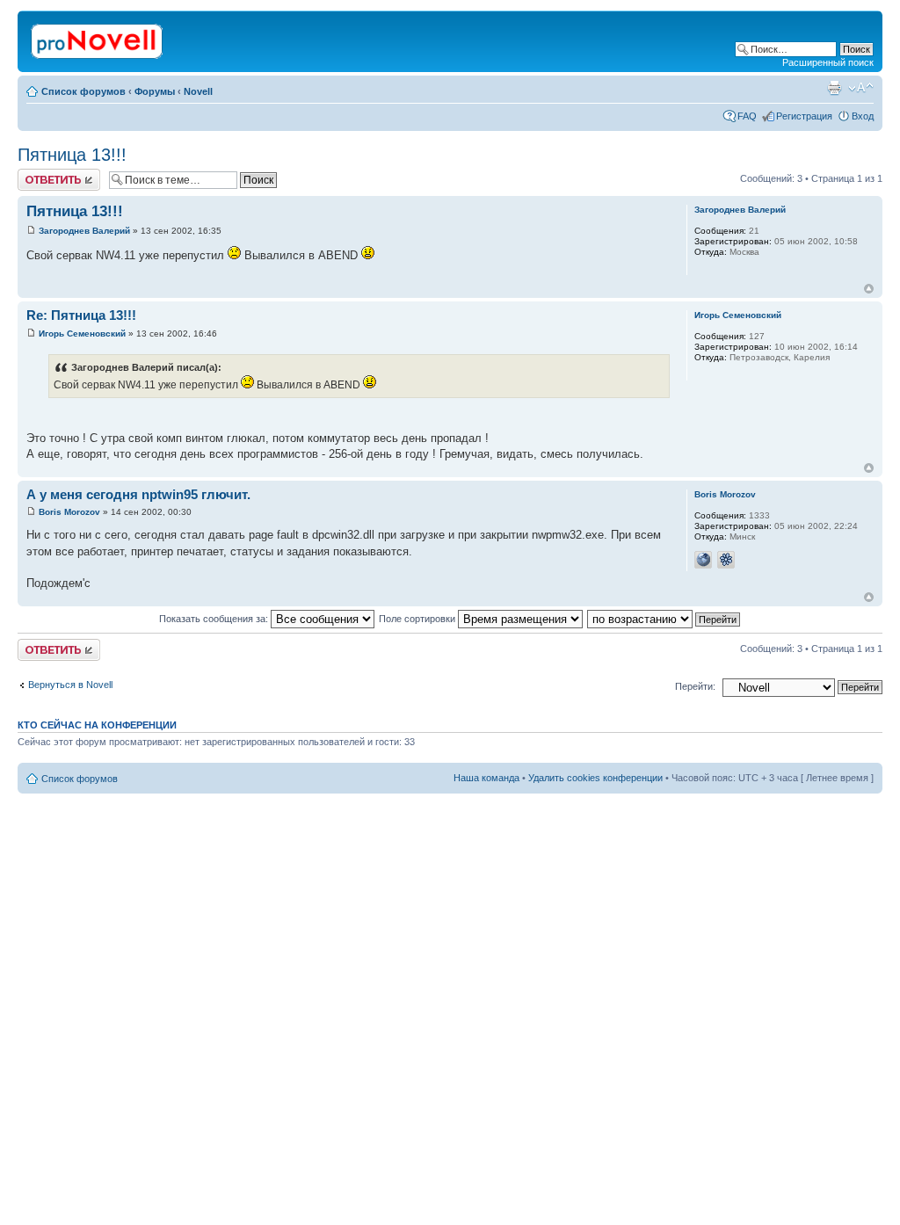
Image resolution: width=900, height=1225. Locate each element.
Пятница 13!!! (72, 154)
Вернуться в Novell (70, 684)
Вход (863, 116)
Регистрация (804, 116)
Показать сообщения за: (215, 618)
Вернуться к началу (869, 289)
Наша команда (486, 777)
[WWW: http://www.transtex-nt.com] (703, 560)
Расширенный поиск (828, 62)
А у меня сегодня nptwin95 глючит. (138, 494)
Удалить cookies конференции (595, 777)
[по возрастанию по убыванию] (664, 618)
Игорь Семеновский (82, 333)
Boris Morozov (69, 512)
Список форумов (83, 91)
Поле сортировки (418, 618)
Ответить (39, 174)
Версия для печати (834, 88)
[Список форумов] (98, 38)
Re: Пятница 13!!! (81, 315)
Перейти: (695, 686)
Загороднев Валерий (84, 231)
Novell (198, 91)
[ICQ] (726, 560)
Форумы (154, 91)
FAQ (747, 116)
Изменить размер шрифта (861, 88)
